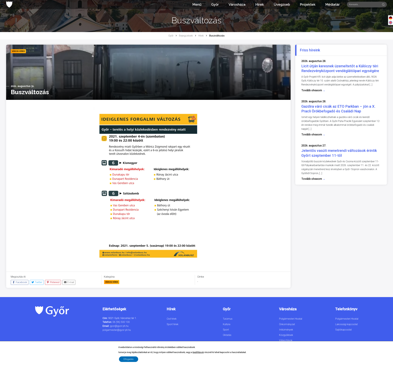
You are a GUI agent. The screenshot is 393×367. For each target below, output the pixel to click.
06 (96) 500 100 (121, 322)
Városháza (237, 4)
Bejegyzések (186, 35)
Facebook (21, 282)
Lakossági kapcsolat (346, 324)
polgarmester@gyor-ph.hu (117, 330)
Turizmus (227, 318)
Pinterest (54, 282)
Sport (226, 329)
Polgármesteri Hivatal (290, 318)
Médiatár (332, 4)
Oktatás (227, 335)
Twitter (38, 282)
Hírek (259, 4)
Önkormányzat (287, 324)
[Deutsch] (390, 18)
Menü (196, 4)
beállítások (198, 352)
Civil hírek (172, 318)
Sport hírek (172, 324)
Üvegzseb (282, 4)
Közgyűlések (286, 335)
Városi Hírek (111, 282)
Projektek (307, 4)
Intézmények (286, 329)
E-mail (70, 282)
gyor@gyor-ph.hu (119, 326)
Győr (215, 4)
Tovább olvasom (313, 90)
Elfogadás (129, 359)
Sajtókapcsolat (343, 329)
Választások (285, 340)
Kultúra (226, 324)
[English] (390, 22)
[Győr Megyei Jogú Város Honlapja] (9, 4)
